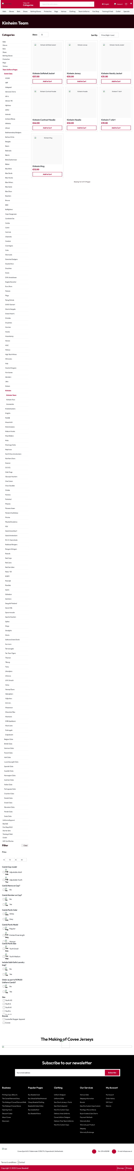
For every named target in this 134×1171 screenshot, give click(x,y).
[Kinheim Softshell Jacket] (47, 56)
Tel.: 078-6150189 (103, 1151)
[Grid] (123, 35)
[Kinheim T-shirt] (116, 103)
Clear (26, 845)
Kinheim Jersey (74, 73)
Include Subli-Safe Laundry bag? (13, 963)
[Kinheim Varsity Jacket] (116, 56)
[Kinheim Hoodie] (81, 103)
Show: (34, 34)
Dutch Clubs (22, 19)
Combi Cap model (9, 867)
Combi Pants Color (9, 910)
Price (4, 852)
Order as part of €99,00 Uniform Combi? (12, 981)
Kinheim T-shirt (108, 120)
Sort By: (94, 35)
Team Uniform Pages (11, 19)
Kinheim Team (38, 19)
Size (3, 997)
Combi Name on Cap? (11, 885)
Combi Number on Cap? (12, 895)
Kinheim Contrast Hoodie (44, 120)
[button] (47, 81)
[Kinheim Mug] (47, 149)
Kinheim (30, 19)
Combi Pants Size (9, 943)
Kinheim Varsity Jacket (111, 73)
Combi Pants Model (10, 924)
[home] (2, 18)
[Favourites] (126, 4)
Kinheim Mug (38, 166)
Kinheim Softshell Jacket (44, 73)
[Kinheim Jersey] (81, 56)
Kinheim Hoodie (74, 120)
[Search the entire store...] (92, 4)
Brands (5, 1016)
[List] (130, 35)
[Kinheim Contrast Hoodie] (47, 103)
